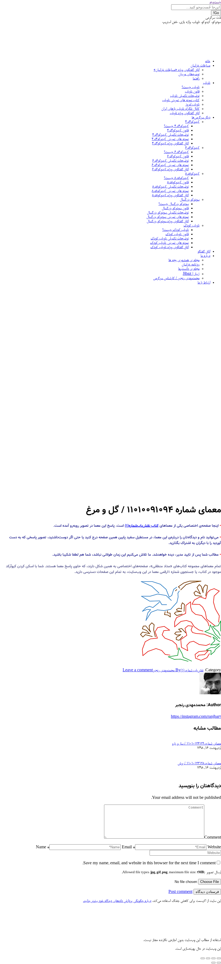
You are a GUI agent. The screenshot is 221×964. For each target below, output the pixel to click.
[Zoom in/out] (203, 958)
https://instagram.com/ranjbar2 (196, 717)
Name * (42, 847)
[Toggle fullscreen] (208, 958)
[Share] (213, 958)
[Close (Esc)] (219, 958)
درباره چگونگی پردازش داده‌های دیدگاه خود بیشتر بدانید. (117, 901)
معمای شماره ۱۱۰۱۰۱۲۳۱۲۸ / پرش (199, 763)
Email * (128, 847)
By (167, 670)
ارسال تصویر (171, 872)
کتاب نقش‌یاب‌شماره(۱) (141, 526)
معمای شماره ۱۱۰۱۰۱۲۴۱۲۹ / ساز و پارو (196, 744)
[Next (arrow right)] (213, 962)
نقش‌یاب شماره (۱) (192, 670)
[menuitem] (207, 61)
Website (214, 847)
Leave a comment (138, 670)
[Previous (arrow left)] (219, 962)
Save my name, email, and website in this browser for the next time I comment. (149, 863)
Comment (212, 838)
